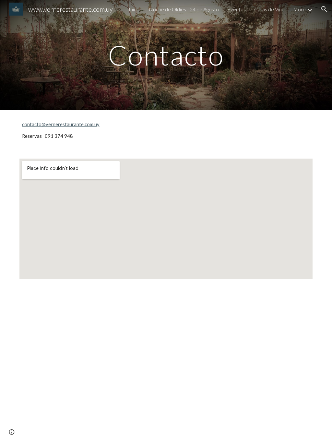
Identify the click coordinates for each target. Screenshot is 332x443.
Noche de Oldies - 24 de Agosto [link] (184, 9)
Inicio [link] (134, 9)
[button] (324, 9)
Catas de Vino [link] (269, 9)
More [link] (299, 9)
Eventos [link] (236, 9)
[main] (165, 55)
